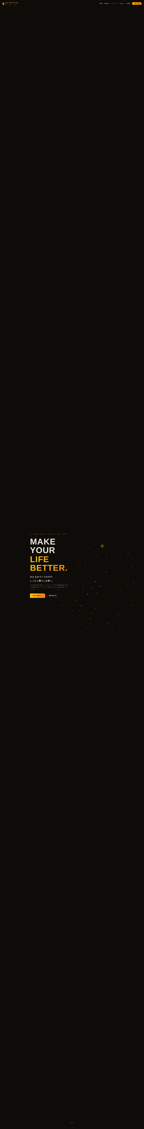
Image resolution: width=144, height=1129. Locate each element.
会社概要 (128, 3)
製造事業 (106, 3)
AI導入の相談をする (38, 595)
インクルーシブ (114, 3)
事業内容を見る (53, 595)
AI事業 (101, 3)
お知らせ (122, 3)
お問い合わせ (137, 3)
